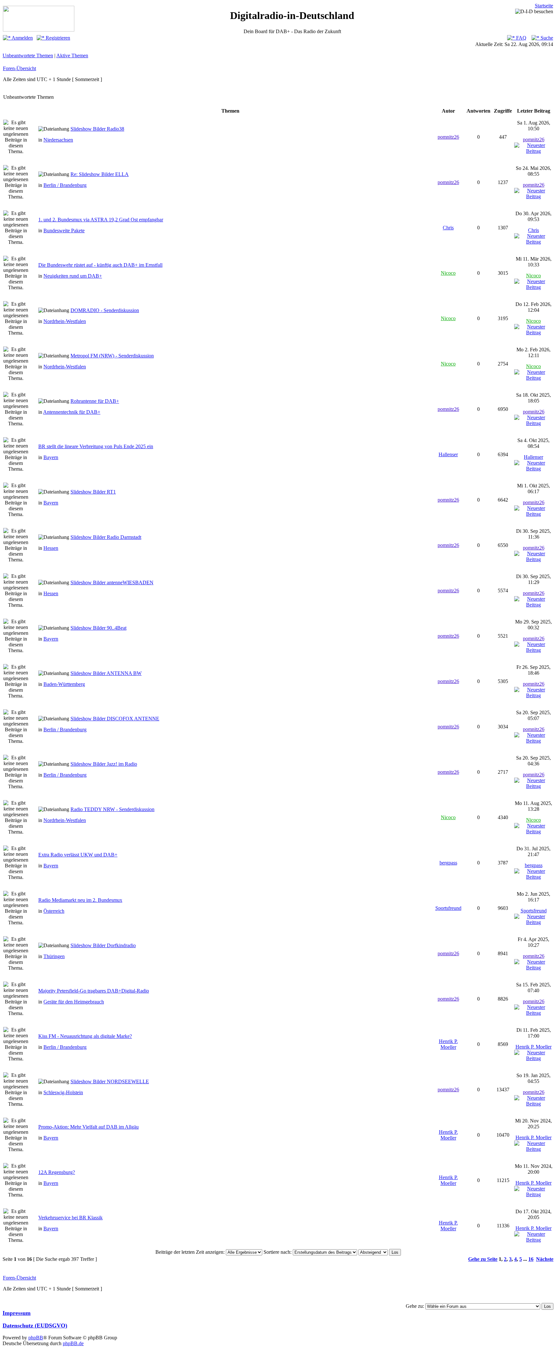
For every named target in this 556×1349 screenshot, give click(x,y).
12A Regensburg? (56, 1172)
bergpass (448, 862)
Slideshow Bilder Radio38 (97, 129)
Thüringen (54, 956)
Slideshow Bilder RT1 (93, 491)
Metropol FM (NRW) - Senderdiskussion (112, 355)
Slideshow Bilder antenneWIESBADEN (111, 582)
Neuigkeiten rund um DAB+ (72, 276)
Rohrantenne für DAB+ (94, 401)
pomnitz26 (448, 137)
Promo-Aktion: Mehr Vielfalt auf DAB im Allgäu (88, 1127)
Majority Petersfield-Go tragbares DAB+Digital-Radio (93, 990)
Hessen (50, 548)
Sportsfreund (448, 908)
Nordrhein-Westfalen (64, 321)
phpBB (35, 1337)
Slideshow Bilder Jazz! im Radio (103, 764)
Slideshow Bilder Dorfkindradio (103, 945)
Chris (448, 227)
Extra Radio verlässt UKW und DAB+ (77, 854)
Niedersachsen (58, 140)
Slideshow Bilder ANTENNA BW (106, 673)
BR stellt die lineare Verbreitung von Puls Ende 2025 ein (95, 446)
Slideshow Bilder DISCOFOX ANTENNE (114, 718)
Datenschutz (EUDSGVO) (35, 1325)
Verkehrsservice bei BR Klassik (70, 1217)
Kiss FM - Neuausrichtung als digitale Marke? (85, 1036)
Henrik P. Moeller (448, 1044)
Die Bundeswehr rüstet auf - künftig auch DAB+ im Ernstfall (100, 265)
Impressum (17, 1313)
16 (530, 1259)
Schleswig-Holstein (63, 1092)
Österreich (53, 911)
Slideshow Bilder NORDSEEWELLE (109, 1081)
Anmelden (22, 38)
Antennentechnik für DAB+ (71, 412)
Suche (546, 38)
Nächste (544, 1259)
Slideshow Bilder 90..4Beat (98, 628)
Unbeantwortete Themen (28, 55)
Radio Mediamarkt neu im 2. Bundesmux (80, 900)
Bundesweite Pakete (64, 230)
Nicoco (448, 273)
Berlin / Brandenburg (65, 185)
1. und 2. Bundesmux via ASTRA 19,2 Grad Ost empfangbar (100, 219)
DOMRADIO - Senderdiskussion (104, 310)
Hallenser (448, 454)
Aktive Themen (72, 55)
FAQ (520, 38)
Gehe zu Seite (482, 1259)
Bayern (50, 457)
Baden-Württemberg (64, 684)
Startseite (544, 5)
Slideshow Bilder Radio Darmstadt (105, 537)
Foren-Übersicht (19, 68)
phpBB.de (73, 1343)
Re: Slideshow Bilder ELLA (99, 174)
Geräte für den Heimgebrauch (73, 1001)
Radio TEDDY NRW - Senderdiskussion (112, 809)
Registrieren (57, 38)
